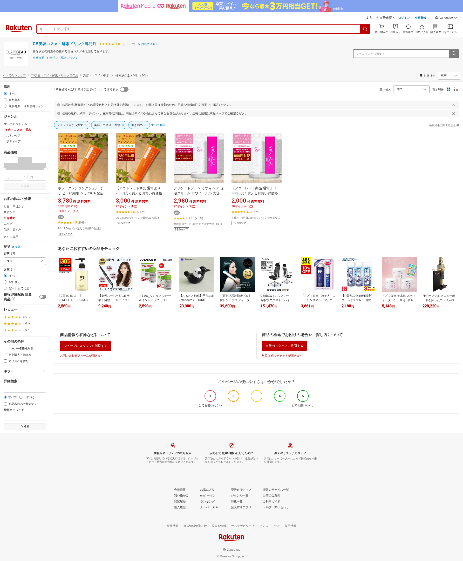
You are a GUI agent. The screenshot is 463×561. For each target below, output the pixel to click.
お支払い (52, 57)
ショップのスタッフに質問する (86, 346)
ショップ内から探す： (370, 54)
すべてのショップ (14, 75)
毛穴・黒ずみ (12, 229)
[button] (446, 18)
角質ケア (9, 212)
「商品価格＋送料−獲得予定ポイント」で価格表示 (85, 89)
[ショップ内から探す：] (454, 54)
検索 (26, 186)
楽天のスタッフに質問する (284, 346)
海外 (17, 247)
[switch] (42, 297)
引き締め (9, 218)
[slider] (4, 169)
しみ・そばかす (14, 206)
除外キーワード (14, 410)
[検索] (365, 29)
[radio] (5, 93)
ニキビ (8, 223)
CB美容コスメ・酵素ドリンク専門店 (64, 44)
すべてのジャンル (15, 124)
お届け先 (9, 253)
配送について (69, 57)
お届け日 (9, 269)
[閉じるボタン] (453, 105)
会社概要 (38, 57)
